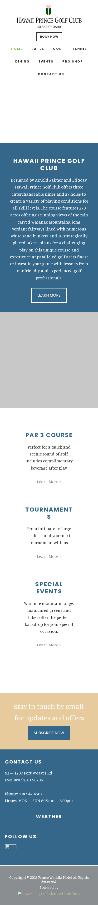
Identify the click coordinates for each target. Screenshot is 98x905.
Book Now (49, 37)
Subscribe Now (49, 733)
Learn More (49, 295)
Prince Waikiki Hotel (49, 17)
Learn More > (49, 481)
